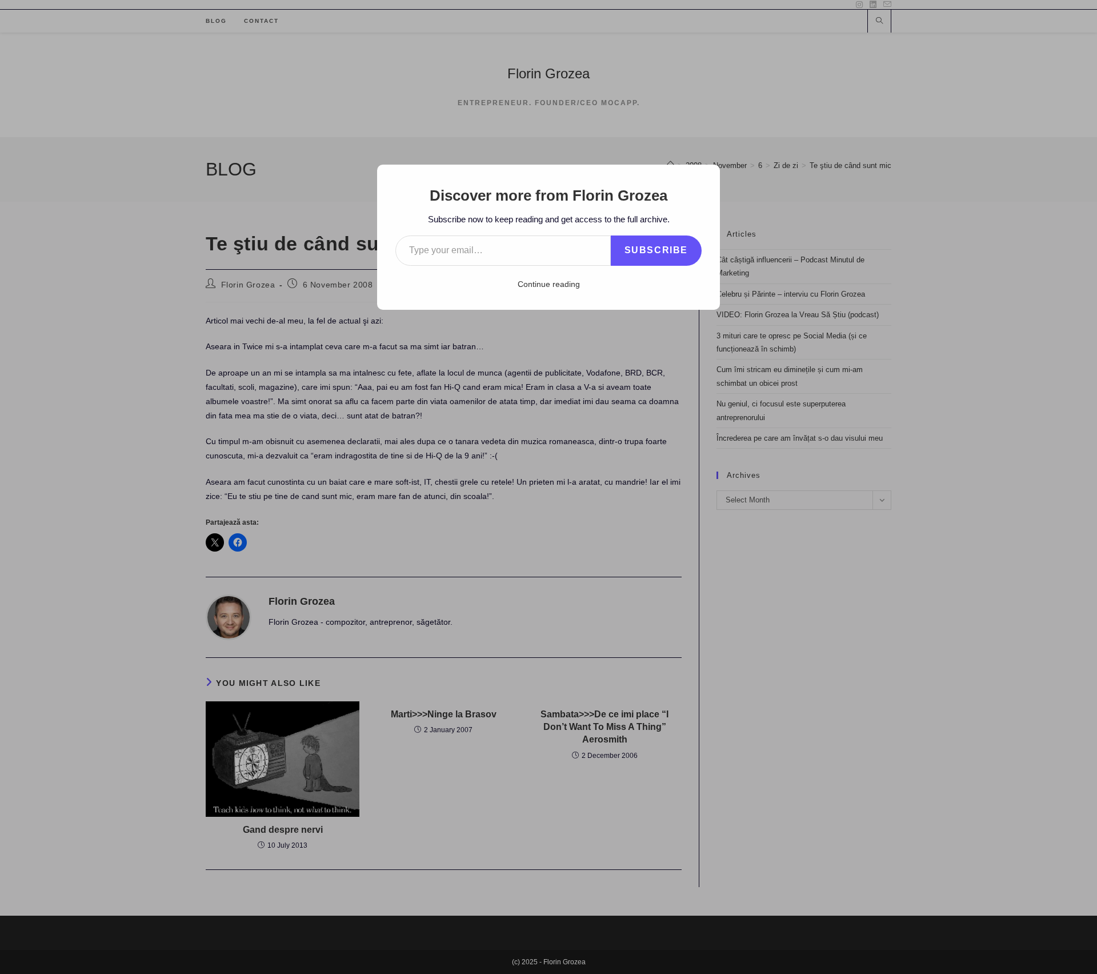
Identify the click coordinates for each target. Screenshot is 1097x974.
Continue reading (549, 284)
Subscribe (656, 250)
